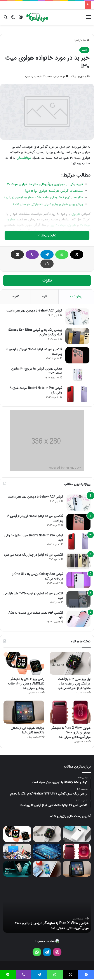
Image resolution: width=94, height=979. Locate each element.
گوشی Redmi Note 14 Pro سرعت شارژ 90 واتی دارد (36, 390)
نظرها (15, 296)
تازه (44, 296)
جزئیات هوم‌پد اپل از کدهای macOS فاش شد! (27, 730)
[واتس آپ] (61, 254)
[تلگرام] (47, 254)
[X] (76, 254)
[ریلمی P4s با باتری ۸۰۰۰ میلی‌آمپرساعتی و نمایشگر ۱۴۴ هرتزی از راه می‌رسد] (17, 869)
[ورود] (21, 19)
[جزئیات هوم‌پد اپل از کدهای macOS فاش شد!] (23, 712)
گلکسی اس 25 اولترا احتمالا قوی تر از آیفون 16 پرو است (34, 351)
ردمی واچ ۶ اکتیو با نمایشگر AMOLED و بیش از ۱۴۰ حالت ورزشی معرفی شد (26, 684)
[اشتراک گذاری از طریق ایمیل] (17, 254)
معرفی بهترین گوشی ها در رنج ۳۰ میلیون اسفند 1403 (36, 371)
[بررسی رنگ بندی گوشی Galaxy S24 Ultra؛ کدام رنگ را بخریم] (77, 336)
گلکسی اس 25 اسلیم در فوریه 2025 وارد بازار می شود (33, 595)
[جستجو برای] (5, 19)
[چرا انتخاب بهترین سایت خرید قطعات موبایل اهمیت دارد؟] (47, 851)
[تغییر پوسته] (13, 19)
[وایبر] (32, 254)
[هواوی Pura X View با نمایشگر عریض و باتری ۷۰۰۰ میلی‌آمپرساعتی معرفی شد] (70, 712)
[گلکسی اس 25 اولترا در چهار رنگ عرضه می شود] (78, 561)
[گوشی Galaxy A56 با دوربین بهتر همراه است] (77, 316)
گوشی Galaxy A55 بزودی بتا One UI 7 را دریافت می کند (37, 576)
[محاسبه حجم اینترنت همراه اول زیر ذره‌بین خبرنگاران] (17, 851)
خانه (84, 40)
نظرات (47, 280)
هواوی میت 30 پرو (63, 225)
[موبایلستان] (37, 17)
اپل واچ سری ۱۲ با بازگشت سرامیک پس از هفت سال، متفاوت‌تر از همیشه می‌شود (74, 684)
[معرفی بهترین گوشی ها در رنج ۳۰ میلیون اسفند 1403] (77, 374)
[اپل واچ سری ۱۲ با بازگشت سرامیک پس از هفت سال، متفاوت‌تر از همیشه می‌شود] (70, 663)
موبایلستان (24, 157)
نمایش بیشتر (48, 235)
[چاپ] (47, 264)
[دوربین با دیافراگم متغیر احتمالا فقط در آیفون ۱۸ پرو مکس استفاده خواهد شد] (47, 869)
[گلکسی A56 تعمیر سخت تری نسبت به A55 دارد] (78, 619)
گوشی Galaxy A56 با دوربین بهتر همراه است (34, 310)
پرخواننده (76, 296)
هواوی (75, 213)
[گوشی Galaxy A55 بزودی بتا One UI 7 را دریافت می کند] (78, 580)
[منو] (88, 19)
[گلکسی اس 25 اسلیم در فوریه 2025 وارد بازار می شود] (78, 599)
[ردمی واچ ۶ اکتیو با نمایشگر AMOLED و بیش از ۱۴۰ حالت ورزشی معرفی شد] (23, 663)
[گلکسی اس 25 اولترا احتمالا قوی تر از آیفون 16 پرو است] (77, 355)
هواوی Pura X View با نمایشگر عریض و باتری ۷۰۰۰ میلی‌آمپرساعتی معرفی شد (71, 732)
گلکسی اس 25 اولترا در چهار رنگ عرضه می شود (33, 554)
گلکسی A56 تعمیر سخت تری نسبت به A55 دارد (36, 615)
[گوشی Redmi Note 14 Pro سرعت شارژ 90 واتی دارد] (77, 394)
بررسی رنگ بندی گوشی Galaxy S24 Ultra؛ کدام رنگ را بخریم (35, 332)
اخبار (76, 40)
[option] (47, 909)
